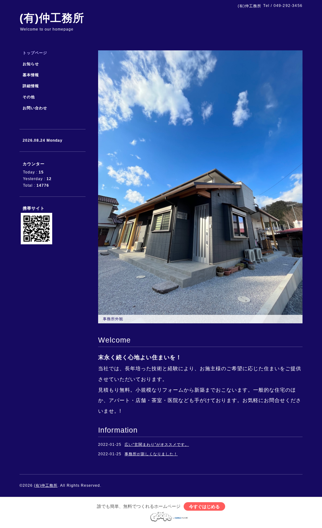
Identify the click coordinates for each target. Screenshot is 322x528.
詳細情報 (31, 86)
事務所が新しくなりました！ (151, 454)
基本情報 (31, 75)
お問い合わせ (35, 108)
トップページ (35, 53)
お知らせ (31, 64)
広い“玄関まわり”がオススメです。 (157, 444)
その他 (29, 97)
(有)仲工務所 (51, 18)
